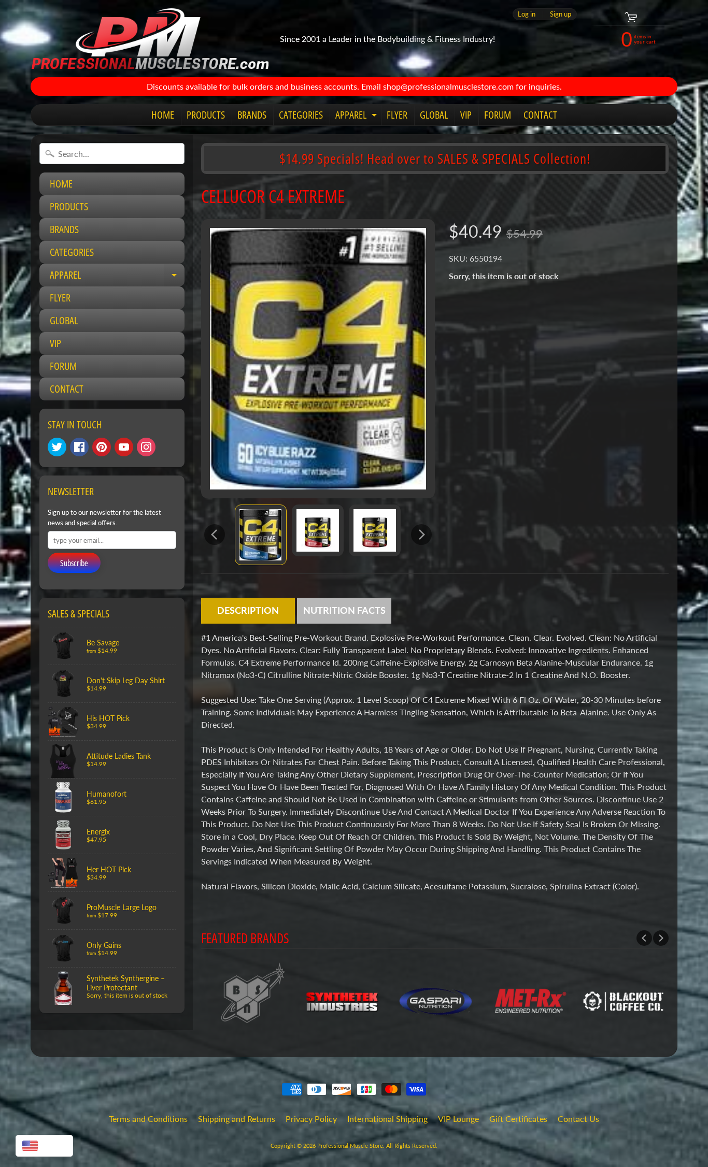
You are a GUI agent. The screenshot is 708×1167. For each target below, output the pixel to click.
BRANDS (251, 115)
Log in (526, 14)
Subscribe (74, 563)
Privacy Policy (311, 1118)
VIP (466, 115)
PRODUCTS (206, 115)
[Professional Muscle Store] (149, 38)
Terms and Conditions (148, 1118)
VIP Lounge (458, 1118)
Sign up (560, 14)
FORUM (497, 115)
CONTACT (540, 115)
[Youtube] (124, 447)
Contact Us (578, 1118)
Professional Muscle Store (350, 1145)
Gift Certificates (518, 1118)
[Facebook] (79, 447)
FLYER (397, 115)
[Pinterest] (101, 447)
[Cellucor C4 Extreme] (261, 535)
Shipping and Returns (236, 1118)
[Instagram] (146, 447)
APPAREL (357, 116)
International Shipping (387, 1118)
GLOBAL (434, 115)
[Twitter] (57, 447)
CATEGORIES (301, 115)
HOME (162, 115)
